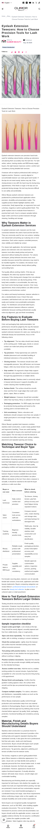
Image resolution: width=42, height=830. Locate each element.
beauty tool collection (17, 589)
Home (3, 16)
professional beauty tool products (24, 587)
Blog (8, 16)
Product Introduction (8, 47)
